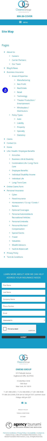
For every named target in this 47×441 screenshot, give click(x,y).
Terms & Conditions (9, 433)
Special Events (18, 233)
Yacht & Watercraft (20, 249)
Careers (15, 56)
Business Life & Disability (22, 159)
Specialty (21, 131)
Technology (22, 96)
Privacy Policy (12, 253)
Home (9, 147)
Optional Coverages (20, 210)
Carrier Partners (19, 60)
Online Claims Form (15, 186)
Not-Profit (21, 84)
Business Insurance (15, 72)
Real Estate (22, 88)
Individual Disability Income (23, 174)
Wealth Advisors (19, 245)
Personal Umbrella (20, 221)
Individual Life (18, 178)
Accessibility (31, 433)
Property (21, 127)
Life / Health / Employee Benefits (21, 151)
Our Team (16, 64)
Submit (23, 337)
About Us (11, 52)
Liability (20, 123)
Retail (19, 92)
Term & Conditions (15, 257)
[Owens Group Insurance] (23, 6)
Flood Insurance (19, 198)
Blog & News (12, 68)
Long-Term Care (19, 182)
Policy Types (17, 115)
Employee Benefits (20, 170)
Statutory (21, 135)
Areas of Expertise (20, 76)
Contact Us (11, 143)
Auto (19, 119)
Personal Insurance (15, 190)
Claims (9, 139)
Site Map (23, 416)
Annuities (16, 155)
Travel (14, 237)
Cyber (14, 194)
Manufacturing (23, 80)
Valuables (16, 241)
